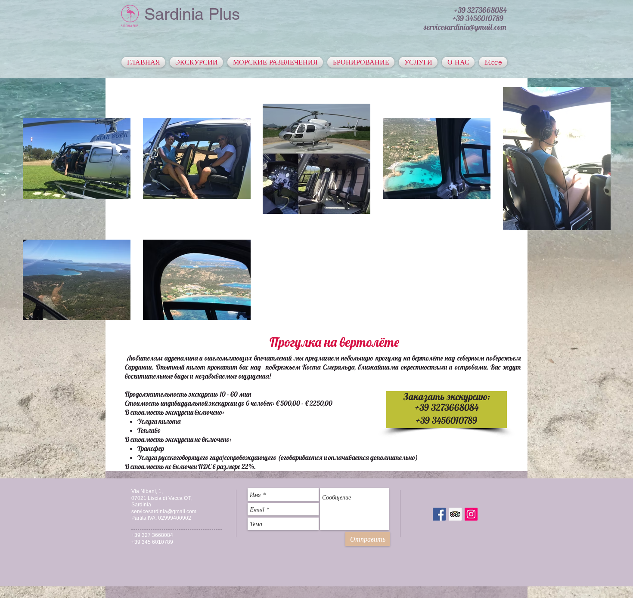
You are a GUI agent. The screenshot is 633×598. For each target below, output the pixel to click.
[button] (480, 10)
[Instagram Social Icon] (471, 514)
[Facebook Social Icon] (439, 514)
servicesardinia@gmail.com (163, 512)
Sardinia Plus (192, 14)
